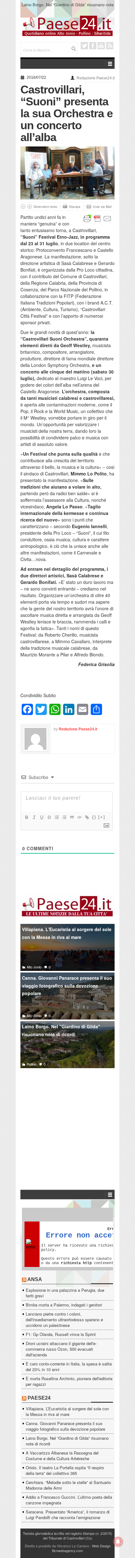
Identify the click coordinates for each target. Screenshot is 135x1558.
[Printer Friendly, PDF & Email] (97, 218)
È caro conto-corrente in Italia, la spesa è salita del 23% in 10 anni (69, 1366)
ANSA (34, 1279)
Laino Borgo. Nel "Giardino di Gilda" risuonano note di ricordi (61, 1030)
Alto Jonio (34, 966)
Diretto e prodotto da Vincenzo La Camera (57, 1545)
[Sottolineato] (41, 817)
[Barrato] (49, 817)
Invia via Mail (102, 206)
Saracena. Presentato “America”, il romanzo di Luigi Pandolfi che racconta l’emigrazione (68, 1514)
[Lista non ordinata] (64, 817)
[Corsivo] (34, 817)
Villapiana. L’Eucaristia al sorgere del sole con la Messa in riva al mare (67, 1411)
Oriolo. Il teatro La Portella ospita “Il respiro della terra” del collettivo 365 (65, 1470)
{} (94, 817)
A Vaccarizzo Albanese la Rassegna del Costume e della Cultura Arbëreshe (62, 1455)
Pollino (31, 1064)
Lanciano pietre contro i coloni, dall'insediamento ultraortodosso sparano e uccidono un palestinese (64, 1319)
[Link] (86, 817)
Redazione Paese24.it (96, 78)
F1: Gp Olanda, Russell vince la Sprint (61, 1334)
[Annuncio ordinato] (56, 817)
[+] (101, 817)
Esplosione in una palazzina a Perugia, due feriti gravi (65, 1293)
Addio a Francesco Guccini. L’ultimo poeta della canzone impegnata (69, 1500)
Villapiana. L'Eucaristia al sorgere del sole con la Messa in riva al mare (66, 933)
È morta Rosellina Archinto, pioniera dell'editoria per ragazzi (69, 1381)
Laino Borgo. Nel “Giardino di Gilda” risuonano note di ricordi (68, 7)
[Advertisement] (67, 1119)
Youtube (101, 45)
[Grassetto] (26, 817)
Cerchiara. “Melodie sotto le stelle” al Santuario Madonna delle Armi (68, 1485)
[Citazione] (71, 817)
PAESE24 (39, 1398)
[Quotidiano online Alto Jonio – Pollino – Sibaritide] (67, 25)
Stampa (74, 206)
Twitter (84, 45)
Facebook (92, 45)
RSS (109, 45)
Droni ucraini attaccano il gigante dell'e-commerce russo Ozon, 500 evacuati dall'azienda (61, 1349)
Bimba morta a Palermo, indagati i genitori (64, 1305)
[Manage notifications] (118, 1542)
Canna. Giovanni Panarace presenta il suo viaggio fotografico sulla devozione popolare (67, 985)
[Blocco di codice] (79, 817)
